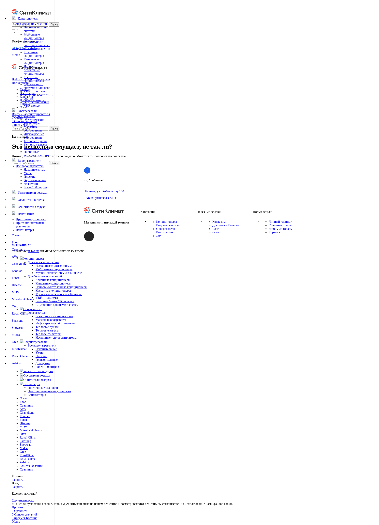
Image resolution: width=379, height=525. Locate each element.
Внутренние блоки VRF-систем (36, 103)
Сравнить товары (280, 225)
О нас (216, 232)
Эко (158, 236)
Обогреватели (25, 116)
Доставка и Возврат (225, 225)
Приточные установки (31, 219)
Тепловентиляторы (36, 148)
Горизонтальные (35, 180)
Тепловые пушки (35, 141)
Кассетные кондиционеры (34, 78)
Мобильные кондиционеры (34, 36)
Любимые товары (281, 228)
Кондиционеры (166, 221)
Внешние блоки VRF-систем (55, 301)
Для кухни (31, 183)
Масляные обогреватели (33, 128)
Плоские (29, 176)
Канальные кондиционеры (34, 61)
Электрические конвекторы (34, 121)
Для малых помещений (31, 23)
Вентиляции (164, 232)
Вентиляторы (25, 230)
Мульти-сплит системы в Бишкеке (37, 43)
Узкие (28, 173)
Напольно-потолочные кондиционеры (34, 70)
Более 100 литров (35, 187)
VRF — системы (35, 91)
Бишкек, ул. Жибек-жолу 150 (104, 191)
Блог (215, 228)
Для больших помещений (33, 48)
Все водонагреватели (30, 166)
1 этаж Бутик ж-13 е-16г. (100, 198)
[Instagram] (89, 236)
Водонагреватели (168, 225)
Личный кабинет (280, 221)
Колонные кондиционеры (34, 54)
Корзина (274, 232)
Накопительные (34, 169)
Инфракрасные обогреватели (34, 135)
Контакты (219, 221)
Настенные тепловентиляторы (36, 153)
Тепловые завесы (35, 144)
